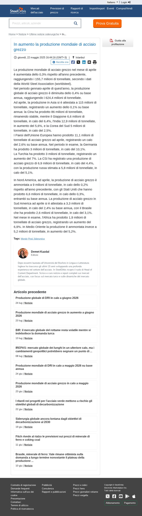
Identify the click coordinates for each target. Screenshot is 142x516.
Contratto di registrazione (23, 485)
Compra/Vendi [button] (124, 8)
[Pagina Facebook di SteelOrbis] (114, 496)
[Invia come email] (89, 62)
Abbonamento (113, 503)
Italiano (111, 2)
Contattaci (16, 502)
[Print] (94, 62)
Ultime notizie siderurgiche (44, 34)
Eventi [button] (110, 8)
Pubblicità (47, 485)
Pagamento (130, 503)
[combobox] (45, 23)
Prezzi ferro (79, 488)
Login (124, 2)
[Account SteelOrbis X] (107, 496)
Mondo (24, 239)
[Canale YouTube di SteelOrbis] (120, 496)
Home (12, 34)
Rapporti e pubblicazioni (54, 492)
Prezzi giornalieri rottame (85, 492)
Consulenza (48, 488)
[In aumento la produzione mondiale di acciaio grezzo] (73, 62)
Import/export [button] (97, 8)
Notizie (22, 34)
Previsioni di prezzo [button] (57, 10)
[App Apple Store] (133, 496)
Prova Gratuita (107, 23)
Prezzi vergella (80, 495)
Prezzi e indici (80, 485)
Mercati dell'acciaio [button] (37, 10)
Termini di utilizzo (19, 505)
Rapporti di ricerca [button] (77, 10)
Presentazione (18, 498)
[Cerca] (76, 23)
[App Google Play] (127, 496)
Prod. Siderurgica (36, 239)
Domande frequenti (20, 488)
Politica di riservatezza (22, 509)
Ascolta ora (62, 62)
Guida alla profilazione (119, 42)
